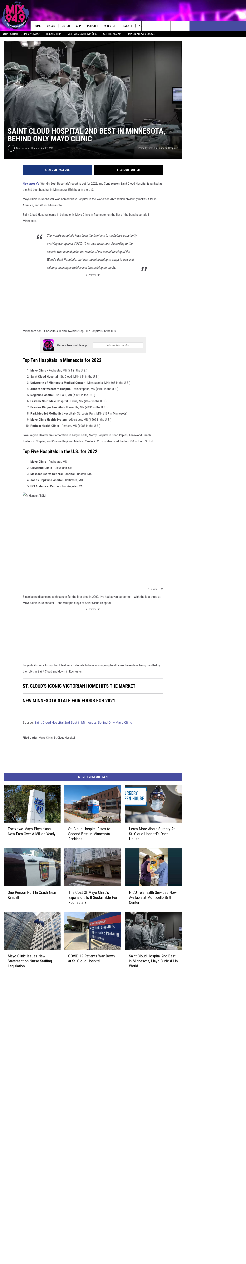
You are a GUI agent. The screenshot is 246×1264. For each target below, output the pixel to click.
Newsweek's (31, 183)
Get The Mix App (112, 33)
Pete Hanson (22, 148)
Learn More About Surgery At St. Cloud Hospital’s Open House (152, 834)
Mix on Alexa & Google (141, 33)
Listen (66, 25)
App (78, 25)
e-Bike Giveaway (30, 33)
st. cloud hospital (64, 737)
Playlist (92, 25)
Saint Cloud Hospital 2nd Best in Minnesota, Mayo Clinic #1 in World (153, 961)
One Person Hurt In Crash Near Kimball (32, 895)
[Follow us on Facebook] (165, 26)
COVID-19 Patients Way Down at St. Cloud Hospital (91, 958)
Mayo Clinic (45, 737)
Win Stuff (110, 25)
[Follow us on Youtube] (184, 26)
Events (127, 25)
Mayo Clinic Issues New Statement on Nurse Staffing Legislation (30, 961)
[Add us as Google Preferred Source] (156, 26)
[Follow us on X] (175, 26)
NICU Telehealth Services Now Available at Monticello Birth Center (153, 897)
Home (37, 25)
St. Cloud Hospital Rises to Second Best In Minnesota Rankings (89, 834)
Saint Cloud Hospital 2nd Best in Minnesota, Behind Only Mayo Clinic (83, 722)
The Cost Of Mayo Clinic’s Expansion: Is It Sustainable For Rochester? (92, 897)
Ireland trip (53, 33)
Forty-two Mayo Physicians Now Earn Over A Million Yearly (32, 831)
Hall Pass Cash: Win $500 (82, 33)
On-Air (51, 25)
